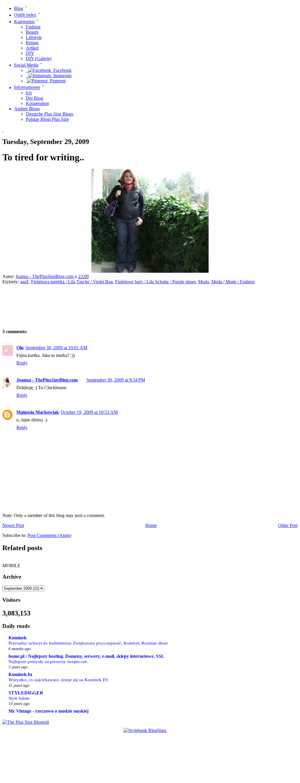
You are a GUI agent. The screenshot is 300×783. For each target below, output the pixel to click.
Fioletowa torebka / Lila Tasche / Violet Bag (72, 281)
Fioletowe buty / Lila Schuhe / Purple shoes (155, 281)
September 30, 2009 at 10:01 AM (56, 347)
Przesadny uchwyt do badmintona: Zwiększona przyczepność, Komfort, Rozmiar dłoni (88, 642)
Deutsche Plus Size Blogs (49, 113)
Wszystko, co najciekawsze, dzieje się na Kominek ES (58, 679)
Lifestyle (34, 37)
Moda (203, 281)
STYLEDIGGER (25, 692)
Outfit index (25, 15)
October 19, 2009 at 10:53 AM (89, 412)
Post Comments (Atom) (49, 535)
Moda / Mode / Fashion (233, 281)
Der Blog (34, 98)
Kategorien (24, 21)
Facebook (61, 70)
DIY (30, 53)
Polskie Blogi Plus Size (47, 119)
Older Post (288, 525)
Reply (22, 362)
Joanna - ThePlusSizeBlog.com (45, 276)
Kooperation (37, 103)
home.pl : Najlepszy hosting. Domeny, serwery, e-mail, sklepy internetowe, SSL (86, 656)
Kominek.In (20, 674)
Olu (20, 347)
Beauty (32, 32)
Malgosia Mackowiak (37, 412)
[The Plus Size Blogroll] (25, 722)
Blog (18, 8)
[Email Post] (94, 276)
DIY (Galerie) (39, 58)
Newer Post (13, 525)
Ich (29, 92)
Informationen (27, 87)
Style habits (19, 698)
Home (151, 525)
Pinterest (56, 80)
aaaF (24, 281)
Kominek (17, 637)
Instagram (61, 75)
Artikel (32, 47)
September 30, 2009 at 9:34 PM (115, 379)
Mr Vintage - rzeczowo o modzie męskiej (48, 711)
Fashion (33, 26)
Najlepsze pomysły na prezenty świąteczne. (48, 661)
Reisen (32, 42)
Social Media (26, 64)
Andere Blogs (27, 108)
